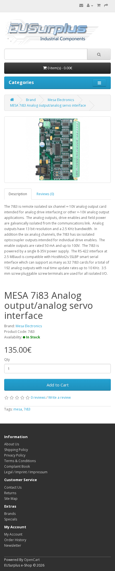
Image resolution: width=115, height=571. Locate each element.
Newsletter (12, 545)
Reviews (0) (45, 194)
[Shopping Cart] (98, 5)
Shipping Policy (16, 449)
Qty (7, 359)
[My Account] (90, 5)
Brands (10, 513)
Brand (31, 99)
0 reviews (38, 397)
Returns (10, 493)
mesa (17, 409)
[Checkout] (106, 5)
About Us (11, 444)
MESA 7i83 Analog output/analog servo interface (48, 105)
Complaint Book (17, 466)
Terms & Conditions (20, 460)
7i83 (27, 409)
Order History (15, 539)
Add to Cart (58, 385)
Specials (10, 519)
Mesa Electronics (61, 99)
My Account (13, 534)
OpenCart (32, 559)
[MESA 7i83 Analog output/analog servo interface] (57, 149)
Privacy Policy (14, 455)
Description (18, 194)
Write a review (59, 397)
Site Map (11, 498)
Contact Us (12, 487)
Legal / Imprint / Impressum (25, 472)
